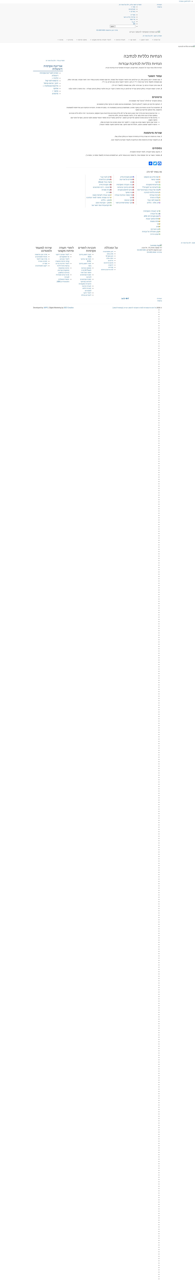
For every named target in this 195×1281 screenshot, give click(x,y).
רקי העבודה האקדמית (151, 211)
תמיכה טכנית (42, 261)
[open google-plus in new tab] (124, 298)
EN (134, 24)
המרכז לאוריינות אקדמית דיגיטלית (49, 74)
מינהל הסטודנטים (41, 256)
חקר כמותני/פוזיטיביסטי (124, 202)
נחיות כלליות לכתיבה (152, 192)
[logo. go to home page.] (145, 32)
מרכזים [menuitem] (70, 40)
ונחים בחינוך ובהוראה (125, 187)
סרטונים (55, 93)
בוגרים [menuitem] (132, 11)
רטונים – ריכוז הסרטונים (102, 187)
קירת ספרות (106, 189)
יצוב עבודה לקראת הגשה (102, 195)
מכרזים (110, 267)
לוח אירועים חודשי (107, 269)
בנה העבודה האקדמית (125, 184)
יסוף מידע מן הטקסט (152, 177)
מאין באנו (110, 254)
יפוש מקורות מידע (127, 177)
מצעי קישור (155, 179)
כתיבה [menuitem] (55, 78)
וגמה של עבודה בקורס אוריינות (148, 189)
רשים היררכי (155, 234)
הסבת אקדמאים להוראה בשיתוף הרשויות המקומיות (85, 281)
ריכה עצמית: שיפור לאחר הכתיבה (98, 197)
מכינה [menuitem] (61, 40)
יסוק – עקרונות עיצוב (103, 202)
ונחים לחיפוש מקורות (125, 189)
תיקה (157, 182)
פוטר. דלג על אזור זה (188, 243)
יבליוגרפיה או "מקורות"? (151, 187)
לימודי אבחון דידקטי (62, 254)
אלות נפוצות (154, 221)
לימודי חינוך (87, 293)
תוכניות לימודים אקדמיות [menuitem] (87, 249)
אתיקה (55, 88)
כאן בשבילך (109, 256)
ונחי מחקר (129, 192)
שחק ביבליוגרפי (105, 179)
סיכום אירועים (108, 263)
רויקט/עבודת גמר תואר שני (101, 205)
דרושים (110, 265)
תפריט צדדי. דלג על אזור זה (55, 60)
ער (158, 224)
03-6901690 (141, 250)
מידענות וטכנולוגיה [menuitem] (51, 85)
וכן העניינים (155, 229)
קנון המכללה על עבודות (150, 231)
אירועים (110, 260)
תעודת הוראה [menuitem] (120, 40)
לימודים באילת (86, 295)
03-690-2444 (151, 252)
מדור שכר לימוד (42, 259)
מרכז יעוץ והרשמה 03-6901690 (107, 30)
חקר (132, 197)
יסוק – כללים (106, 200)
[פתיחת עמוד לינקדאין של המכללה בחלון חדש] (122, 298)
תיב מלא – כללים (153, 202)
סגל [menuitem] (133, 7)
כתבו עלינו (109, 258)
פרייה (108, 192)
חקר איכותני (128, 200)
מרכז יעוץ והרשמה (41, 254)
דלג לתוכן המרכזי (184, 1)
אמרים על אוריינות (127, 179)
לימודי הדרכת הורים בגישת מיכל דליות (62, 264)
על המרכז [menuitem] (156, 40)
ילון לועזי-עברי (105, 177)
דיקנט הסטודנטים (41, 265)
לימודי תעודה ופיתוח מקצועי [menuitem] (101, 40)
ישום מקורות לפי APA (152, 216)
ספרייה (133, 15)
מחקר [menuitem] (55, 91)
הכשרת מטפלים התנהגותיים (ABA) (63, 280)
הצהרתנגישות (159, 5)
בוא (132, 182)
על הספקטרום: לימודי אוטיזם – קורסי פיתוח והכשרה (62, 258)
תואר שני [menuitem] (133, 40)
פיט (158, 226)
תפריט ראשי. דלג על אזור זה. (152, 36)
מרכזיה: (159, 252)
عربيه (133, 21)
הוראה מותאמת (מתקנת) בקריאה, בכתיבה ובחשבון (63, 270)
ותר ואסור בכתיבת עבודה (124, 195)
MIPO (46, 307)
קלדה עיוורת (155, 197)
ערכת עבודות (155, 195)
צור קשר (132, 19)
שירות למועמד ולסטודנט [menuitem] (43, 249)
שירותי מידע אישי (129, 17)
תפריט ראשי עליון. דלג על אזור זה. (130, 4)
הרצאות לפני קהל (51, 80)
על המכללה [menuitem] (111, 247)
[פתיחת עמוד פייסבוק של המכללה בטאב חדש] (128, 298)
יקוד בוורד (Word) (104, 182)
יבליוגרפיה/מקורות (153, 184)
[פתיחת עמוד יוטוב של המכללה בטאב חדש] (127, 298)
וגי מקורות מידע (105, 184)
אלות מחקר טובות (153, 218)
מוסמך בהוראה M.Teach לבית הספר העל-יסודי (85, 270)
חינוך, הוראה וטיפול (51, 83)
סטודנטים (132, 9)
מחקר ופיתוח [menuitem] (82, 40)
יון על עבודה (155, 213)
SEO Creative (69, 307)
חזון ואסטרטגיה (108, 251)
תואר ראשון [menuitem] (145, 40)
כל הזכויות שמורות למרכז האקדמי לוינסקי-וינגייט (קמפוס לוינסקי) (134, 307)
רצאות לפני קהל (154, 200)
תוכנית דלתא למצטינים (86, 289)
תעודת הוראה (86, 286)
